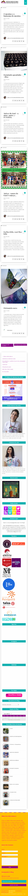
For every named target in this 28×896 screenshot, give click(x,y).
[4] (24, 233)
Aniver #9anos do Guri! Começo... (11, 194)
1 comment (4, 7)
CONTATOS (4, 364)
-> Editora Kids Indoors (7, 356)
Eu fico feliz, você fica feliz (13, 233)
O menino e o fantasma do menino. (12, 15)
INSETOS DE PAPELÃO (14, 752)
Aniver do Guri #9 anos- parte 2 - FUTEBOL (11, 115)
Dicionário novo (10, 308)
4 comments (4, 225)
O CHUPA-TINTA (13, 792)
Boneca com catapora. (14, 784)
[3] (24, 114)
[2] (24, 194)
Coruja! (11, 776)
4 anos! (11, 728)
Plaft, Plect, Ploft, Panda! (7, 369)
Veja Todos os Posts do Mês (14, 719)
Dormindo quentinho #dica (12, 76)
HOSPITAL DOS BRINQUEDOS (16, 736)
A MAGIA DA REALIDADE (15, 800)
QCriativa (11, 892)
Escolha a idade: (15, 695)
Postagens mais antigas (20, 344)
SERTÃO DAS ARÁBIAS (14, 760)
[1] (24, 15)
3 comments (4, 107)
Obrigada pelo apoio (6, 366)
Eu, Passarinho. (5, 371)
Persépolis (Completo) (14, 768)
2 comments (4, 147)
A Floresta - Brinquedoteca (15, 744)
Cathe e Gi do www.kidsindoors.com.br (15, 38)
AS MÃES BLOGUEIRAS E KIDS (8, 358)
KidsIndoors (9, 330)
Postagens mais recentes (5, 345)
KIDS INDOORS (12, 891)
